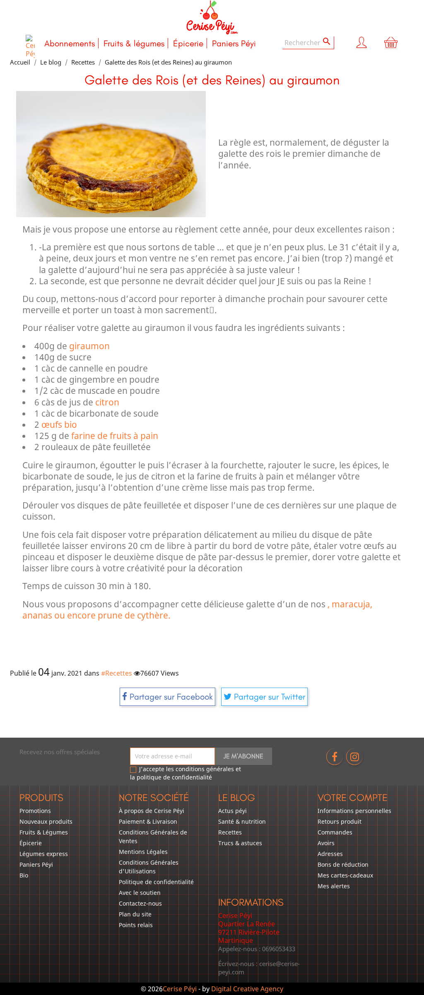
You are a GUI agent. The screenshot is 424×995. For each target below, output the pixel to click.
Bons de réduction (343, 864)
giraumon (89, 346)
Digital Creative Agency (247, 988)
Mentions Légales (143, 852)
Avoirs (326, 843)
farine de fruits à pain (114, 435)
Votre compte (353, 797)
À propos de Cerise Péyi (151, 811)
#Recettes (116, 673)
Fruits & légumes (134, 43)
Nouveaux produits (45, 821)
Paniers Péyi (234, 43)
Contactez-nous (140, 903)
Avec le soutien (140, 893)
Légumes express (43, 854)
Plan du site (135, 914)
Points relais (136, 925)
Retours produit (339, 821)
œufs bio (59, 424)
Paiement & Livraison (148, 821)
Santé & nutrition (242, 821)
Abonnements (69, 43)
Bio (23, 875)
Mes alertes (334, 886)
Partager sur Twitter (268, 696)
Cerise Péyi (180, 988)
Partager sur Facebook (170, 696)
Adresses (330, 854)
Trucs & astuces (240, 843)
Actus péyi (232, 811)
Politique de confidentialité (156, 882)
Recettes (230, 832)
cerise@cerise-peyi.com (259, 967)
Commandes (335, 832)
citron (107, 402)
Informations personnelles (354, 811)
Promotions (35, 811)
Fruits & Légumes (43, 832)
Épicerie (188, 43)
